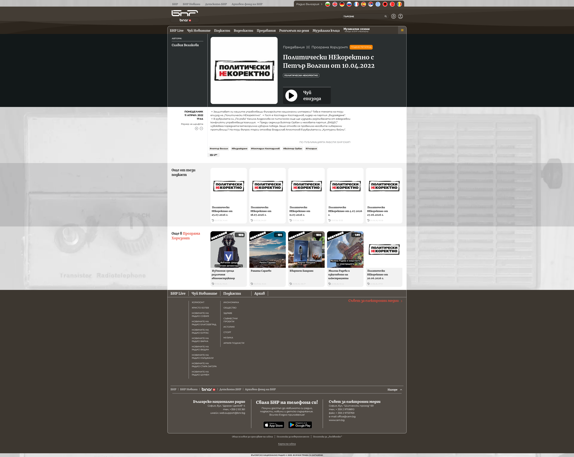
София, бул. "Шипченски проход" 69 (351, 405)
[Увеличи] (196, 128)
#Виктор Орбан (292, 148)
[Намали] (201, 128)
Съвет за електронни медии (373, 301)
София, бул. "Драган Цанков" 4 (226, 405)
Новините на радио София (200, 314)
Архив (259, 293)
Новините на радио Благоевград (204, 323)
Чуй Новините (204, 293)
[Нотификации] (393, 16)
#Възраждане (239, 148)
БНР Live (178, 293)
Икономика (231, 302)
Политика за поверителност (293, 436)
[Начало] (185, 13)
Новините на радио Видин (200, 348)
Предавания (294, 47)
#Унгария (311, 148)
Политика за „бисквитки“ (327, 436)
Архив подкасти (233, 343)
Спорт (227, 332)
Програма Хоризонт (330, 47)
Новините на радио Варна (200, 340)
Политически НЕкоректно (301, 75)
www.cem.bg (337, 420)
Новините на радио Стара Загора (204, 365)
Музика (228, 337)
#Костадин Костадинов (265, 148)
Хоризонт (198, 302)
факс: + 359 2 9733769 (341, 413)
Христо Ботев (200, 307)
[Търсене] (385, 16)
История (229, 327)
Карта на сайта (287, 443)
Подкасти (232, 293)
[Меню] (402, 30)
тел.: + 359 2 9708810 (341, 409)
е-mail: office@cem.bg (342, 416)
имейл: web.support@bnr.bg (227, 413)
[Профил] (400, 16)
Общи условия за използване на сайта (252, 436)
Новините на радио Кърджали (203, 356)
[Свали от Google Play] (300, 424)
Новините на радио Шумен (200, 373)
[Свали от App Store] (274, 424)
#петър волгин (219, 148)
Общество (229, 307)
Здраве (227, 313)
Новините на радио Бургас (200, 331)
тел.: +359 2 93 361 (234, 409)
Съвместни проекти (230, 320)
